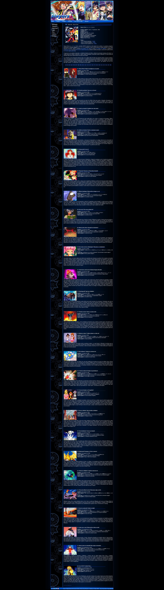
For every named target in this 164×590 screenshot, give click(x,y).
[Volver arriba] (51, 588)
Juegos (53, 30)
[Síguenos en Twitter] (55, 588)
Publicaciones (55, 28)
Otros (53, 32)
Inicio (52, 21)
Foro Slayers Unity (78, 21)
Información (54, 24)
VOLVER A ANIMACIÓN (67, 585)
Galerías (54, 34)
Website (64, 21)
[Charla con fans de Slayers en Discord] (56, 588)
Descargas (54, 35)
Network (70, 21)
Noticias (58, 21)
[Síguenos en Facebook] (53, 588)
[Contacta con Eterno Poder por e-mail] (58, 588)
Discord (86, 21)
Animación (54, 26)
